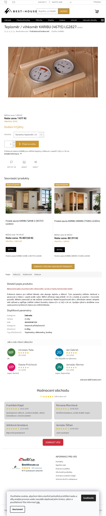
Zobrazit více (53, 442)
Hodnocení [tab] (27, 274)
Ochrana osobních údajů (65, 475)
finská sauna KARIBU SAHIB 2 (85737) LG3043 (24, 256)
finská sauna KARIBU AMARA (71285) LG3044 (72, 256)
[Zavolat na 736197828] (8, 2)
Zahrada (28, 315)
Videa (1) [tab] (16, 274)
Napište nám (57, 2)
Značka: (57, 31)
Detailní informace (11, 154)
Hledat (63, 11)
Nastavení (17, 509)
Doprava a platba (63, 468)
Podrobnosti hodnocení (39, 31)
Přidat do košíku (29, 144)
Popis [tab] (8, 274)
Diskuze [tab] (38, 274)
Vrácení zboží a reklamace (66, 479)
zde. (38, 502)
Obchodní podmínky (64, 472)
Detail (11, 249)
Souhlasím (88, 498)
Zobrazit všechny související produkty (53, 266)
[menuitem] (8, 20)
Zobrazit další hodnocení (90, 379)
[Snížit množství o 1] (14, 145)
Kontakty (42, 2)
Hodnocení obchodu (53, 390)
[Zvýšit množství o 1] (14, 142)
